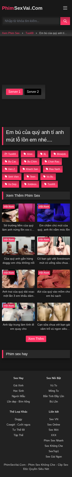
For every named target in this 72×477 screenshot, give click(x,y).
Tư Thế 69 (18, 430)
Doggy (18, 419)
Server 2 (33, 91)
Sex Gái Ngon (54, 456)
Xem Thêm (36, 338)
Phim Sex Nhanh (53, 440)
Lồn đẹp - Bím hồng (18, 401)
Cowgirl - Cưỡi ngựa (18, 424)
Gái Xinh (18, 385)
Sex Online (53, 424)
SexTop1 (54, 451)
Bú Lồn (54, 401)
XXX (53, 435)
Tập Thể (18, 435)
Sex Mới (54, 430)
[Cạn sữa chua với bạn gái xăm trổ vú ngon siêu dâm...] (53, 312)
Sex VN (53, 419)
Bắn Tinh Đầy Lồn (53, 396)
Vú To (53, 385)
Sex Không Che (54, 446)
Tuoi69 (29, 33)
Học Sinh (18, 391)
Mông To (54, 391)
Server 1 (14, 91)
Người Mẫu (18, 396)
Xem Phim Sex (11, 33)
